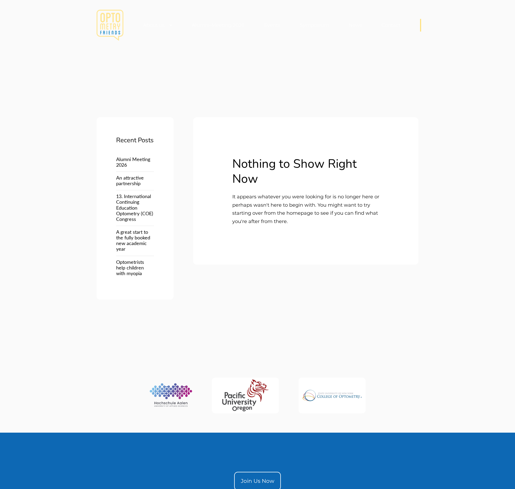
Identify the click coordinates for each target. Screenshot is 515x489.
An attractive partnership (130, 181)
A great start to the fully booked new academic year (133, 240)
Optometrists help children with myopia (130, 268)
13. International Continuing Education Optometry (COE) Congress (134, 208)
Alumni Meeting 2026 (133, 162)
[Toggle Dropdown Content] (420, 25)
